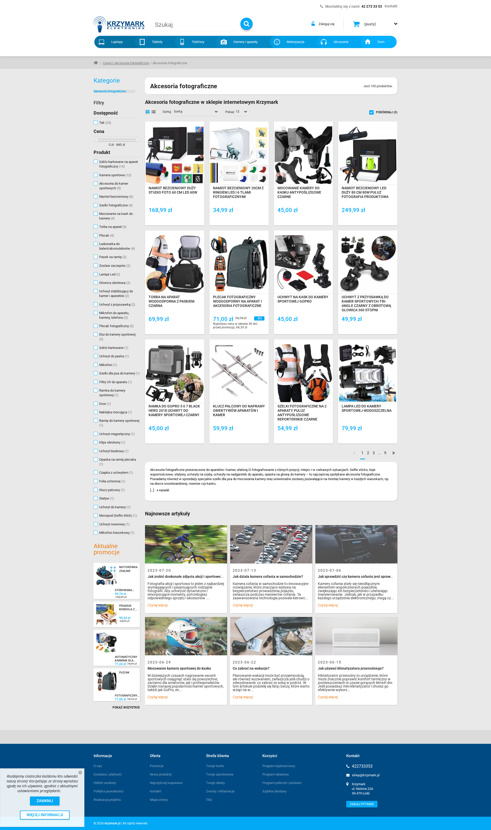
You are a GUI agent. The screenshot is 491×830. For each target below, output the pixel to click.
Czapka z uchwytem (116, 472)
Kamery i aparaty (245, 42)
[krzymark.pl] (119, 24)
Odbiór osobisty (105, 782)
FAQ (209, 799)
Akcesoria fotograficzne (110, 91)
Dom (380, 42)
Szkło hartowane (113, 348)
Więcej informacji (45, 815)
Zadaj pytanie (362, 804)
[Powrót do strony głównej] (96, 62)
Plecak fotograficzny (116, 326)
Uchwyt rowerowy (114, 524)
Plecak (106, 235)
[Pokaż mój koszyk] (357, 24)
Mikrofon (108, 365)
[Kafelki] (147, 112)
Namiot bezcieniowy (116, 196)
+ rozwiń (163, 490)
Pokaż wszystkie (126, 707)
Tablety (157, 42)
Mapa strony (159, 799)
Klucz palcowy (112, 490)
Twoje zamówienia (219, 774)
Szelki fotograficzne (116, 205)
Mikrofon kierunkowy (117, 533)
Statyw (106, 498)
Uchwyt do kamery (115, 507)
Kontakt (155, 791)
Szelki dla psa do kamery (119, 373)
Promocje (157, 766)
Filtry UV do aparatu (115, 382)
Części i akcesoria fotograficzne (126, 63)
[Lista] (153, 112)
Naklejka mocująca (115, 412)
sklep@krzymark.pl (366, 775)
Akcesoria (341, 42)
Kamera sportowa (115, 175)
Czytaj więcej (158, 605)
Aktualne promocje (107, 549)
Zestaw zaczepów (114, 266)
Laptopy (117, 42)
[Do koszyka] (197, 219)
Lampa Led (109, 274)
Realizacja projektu (107, 799)
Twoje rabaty (215, 782)
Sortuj (167, 111)
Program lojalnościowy (278, 766)
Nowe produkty (161, 774)
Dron (105, 404)
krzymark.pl (112, 823)
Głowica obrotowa (114, 283)
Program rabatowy (275, 774)
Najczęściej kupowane (166, 782)
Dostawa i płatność (108, 774)
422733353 (362, 766)
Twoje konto (215, 766)
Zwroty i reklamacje (220, 791)
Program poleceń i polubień (282, 782)
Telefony (198, 42)
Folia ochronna (112, 481)
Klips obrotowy (112, 442)
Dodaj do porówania (169, 218)
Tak (105, 123)
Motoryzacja (295, 42)
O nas (98, 766)
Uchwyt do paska (114, 356)
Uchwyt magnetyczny (117, 434)
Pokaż (229, 112)
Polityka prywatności (109, 791)
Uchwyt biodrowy (114, 451)
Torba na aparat (113, 227)
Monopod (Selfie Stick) (118, 515)
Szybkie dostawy (274, 791)
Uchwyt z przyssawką (117, 304)
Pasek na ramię (113, 257)
